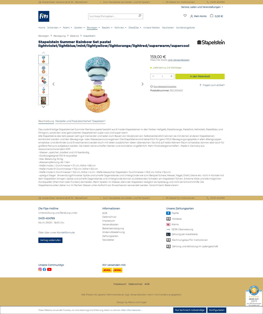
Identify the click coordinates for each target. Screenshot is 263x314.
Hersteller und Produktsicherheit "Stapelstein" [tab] (80, 121)
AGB (104, 213)
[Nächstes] (143, 84)
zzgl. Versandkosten (179, 60)
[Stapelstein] (211, 45)
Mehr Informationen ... (131, 310)
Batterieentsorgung (113, 228)
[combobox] (112, 16)
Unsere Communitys (51, 265)
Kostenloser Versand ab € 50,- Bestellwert (65, 2)
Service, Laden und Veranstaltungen (201, 7)
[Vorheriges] (53, 84)
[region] (92, 84)
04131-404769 (46, 218)
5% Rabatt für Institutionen (180, 2)
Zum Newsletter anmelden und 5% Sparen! (126, 2)
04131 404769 (217, 2)
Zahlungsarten (110, 236)
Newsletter (108, 240)
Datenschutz (109, 217)
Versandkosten (110, 224)
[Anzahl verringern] (153, 76)
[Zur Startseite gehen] (43, 16)
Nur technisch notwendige (190, 310)
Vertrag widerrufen (50, 240)
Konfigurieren (217, 310)
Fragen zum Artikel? (214, 85)
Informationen (111, 208)
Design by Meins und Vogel (131, 302)
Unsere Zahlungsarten (180, 208)
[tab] (46, 121)
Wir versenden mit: (114, 265)
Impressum (108, 220)
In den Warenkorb (200, 76)
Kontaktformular (66, 232)
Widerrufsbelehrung (113, 232)
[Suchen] (140, 16)
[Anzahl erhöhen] (171, 76)
